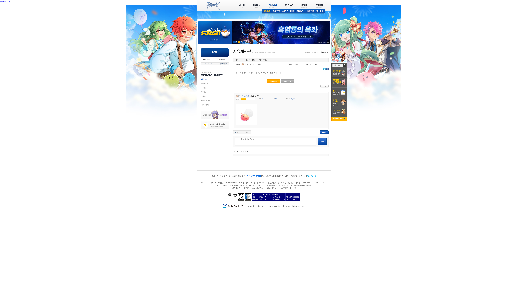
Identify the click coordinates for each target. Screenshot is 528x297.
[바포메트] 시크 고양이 (254, 64)
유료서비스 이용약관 (237, 176)
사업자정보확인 (272, 185)
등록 (322, 142)
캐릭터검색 (215, 105)
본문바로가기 (11, 7)
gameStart (215, 30)
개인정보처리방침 (254, 176)
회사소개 (215, 176)
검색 (344, 65)
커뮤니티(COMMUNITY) (273, 6)
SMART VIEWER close (339, 119)
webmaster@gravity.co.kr (232, 185)
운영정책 (293, 176)
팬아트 (292, 11)
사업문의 (312, 176)
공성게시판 (276, 11)
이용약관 (223, 176)
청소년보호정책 (268, 176)
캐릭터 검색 (320, 11)
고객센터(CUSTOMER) (319, 6)
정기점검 (302, 176)
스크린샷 (285, 11)
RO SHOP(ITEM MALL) (288, 6)
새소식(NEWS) (242, 6)
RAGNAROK (212, 6)
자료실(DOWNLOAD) (304, 6)
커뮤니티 (315, 52)
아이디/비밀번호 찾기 (219, 60)
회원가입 (206, 60)
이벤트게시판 (310, 11)
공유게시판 (300, 11)
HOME (307, 52)
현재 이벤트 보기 (247, 42)
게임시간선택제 (282, 176)
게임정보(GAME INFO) (257, 6)
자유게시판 (267, 11)
